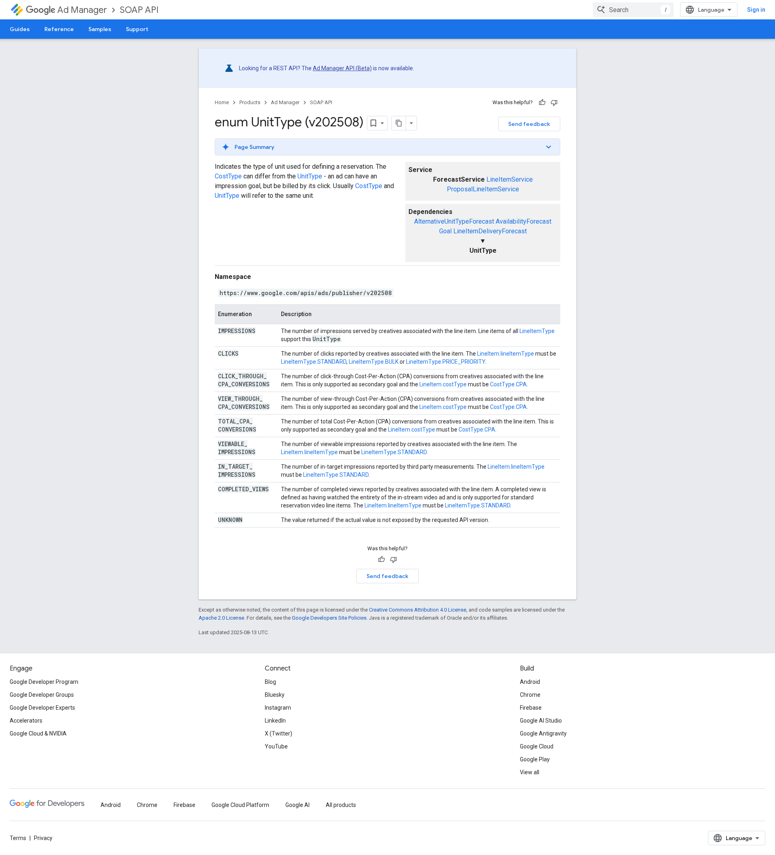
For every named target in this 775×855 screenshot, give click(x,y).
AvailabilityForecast (523, 221)
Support (137, 29)
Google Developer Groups (42, 695)
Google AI (297, 805)
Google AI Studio (541, 720)
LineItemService (509, 179)
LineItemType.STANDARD (313, 361)
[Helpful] (542, 102)
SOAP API (139, 9)
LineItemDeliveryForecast (490, 231)
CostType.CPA (508, 384)
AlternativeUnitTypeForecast (454, 221)
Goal (445, 231)
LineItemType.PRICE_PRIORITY (445, 361)
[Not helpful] (554, 102)
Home (222, 102)
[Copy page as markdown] (399, 123)
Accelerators (26, 720)
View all (529, 772)
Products (249, 102)
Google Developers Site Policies (329, 618)
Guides (20, 29)
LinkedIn (275, 720)
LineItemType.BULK (373, 361)
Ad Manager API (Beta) (342, 68)
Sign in (756, 9)
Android (530, 682)
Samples (99, 29)
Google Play (535, 759)
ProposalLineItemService (483, 189)
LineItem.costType (443, 384)
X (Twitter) (278, 733)
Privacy (43, 838)
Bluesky (275, 695)
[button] (387, 147)
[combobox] (633, 9)
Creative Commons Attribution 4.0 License (417, 610)
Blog (270, 682)
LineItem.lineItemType (505, 353)
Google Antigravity (543, 733)
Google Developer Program (44, 682)
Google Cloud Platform (240, 805)
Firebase (531, 707)
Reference (59, 29)
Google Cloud (536, 746)
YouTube (276, 746)
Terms (18, 838)
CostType (228, 176)
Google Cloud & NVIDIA (38, 733)
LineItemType (537, 331)
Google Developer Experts (42, 707)
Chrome (530, 695)
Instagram (278, 707)
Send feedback (529, 124)
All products (341, 805)
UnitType (309, 176)
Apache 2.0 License (221, 618)
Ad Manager (82, 9)
